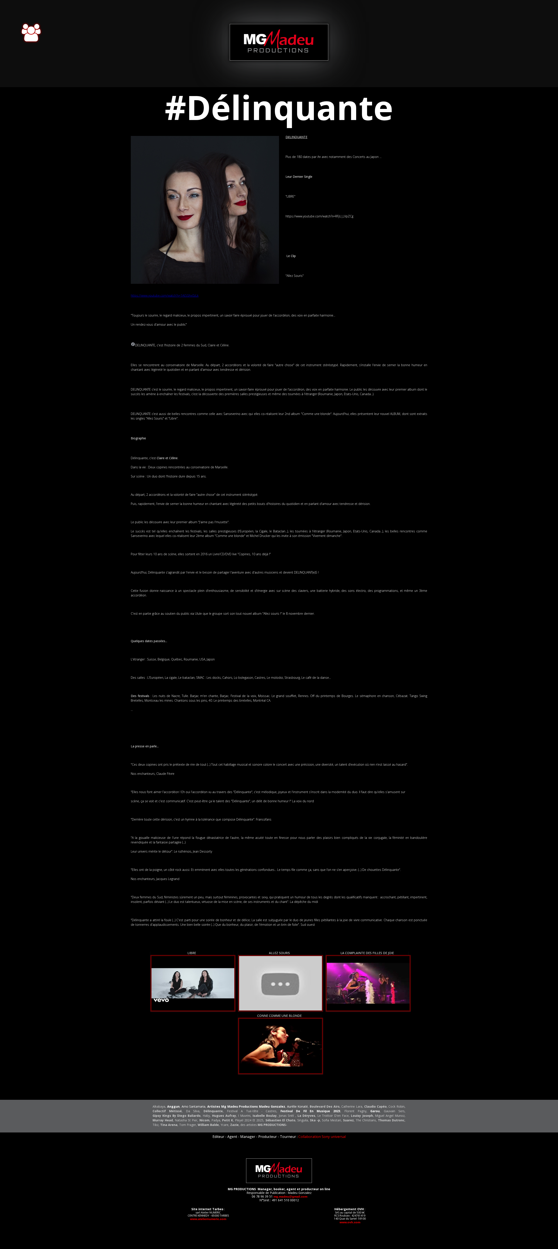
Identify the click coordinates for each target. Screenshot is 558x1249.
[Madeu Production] (279, 59)
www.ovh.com (350, 1222)
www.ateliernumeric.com (208, 1219)
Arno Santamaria (194, 1106)
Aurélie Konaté (297, 1106)
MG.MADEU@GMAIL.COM (290, 1196)
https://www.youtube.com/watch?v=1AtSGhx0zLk (165, 295)
